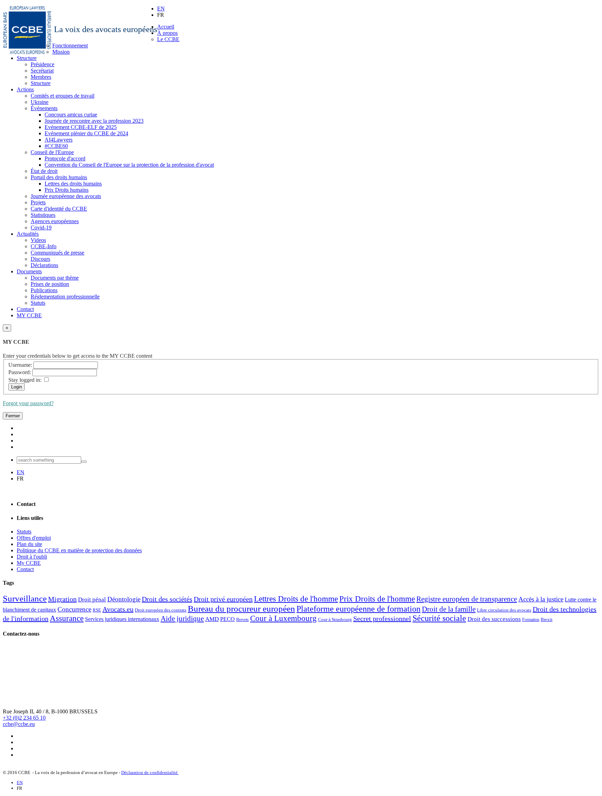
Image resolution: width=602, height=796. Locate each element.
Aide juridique (182, 618)
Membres (41, 77)
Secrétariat (42, 71)
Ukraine (39, 102)
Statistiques (43, 215)
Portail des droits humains (59, 177)
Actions (25, 89)
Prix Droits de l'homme (377, 598)
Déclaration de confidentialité (150, 772)
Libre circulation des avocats (504, 610)
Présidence (42, 64)
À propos (167, 33)
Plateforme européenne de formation (358, 608)
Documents (29, 271)
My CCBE (29, 563)
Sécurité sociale (439, 618)
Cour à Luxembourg (283, 618)
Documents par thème (55, 278)
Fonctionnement (70, 45)
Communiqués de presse (57, 253)
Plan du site (29, 544)
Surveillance (25, 598)
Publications (44, 290)
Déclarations (44, 265)
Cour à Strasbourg (335, 619)
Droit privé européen (223, 599)
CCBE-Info (43, 246)
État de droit (44, 171)
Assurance (67, 618)
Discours (40, 259)
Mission (61, 52)
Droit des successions (494, 619)
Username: (20, 365)
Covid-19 (41, 227)
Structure (27, 58)
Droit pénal (92, 599)
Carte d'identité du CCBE (59, 209)
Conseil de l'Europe (52, 152)
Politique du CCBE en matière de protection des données (79, 550)
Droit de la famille (449, 609)
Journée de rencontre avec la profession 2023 (94, 121)
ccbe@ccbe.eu (19, 724)
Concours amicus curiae (71, 114)
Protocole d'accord (65, 158)
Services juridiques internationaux (122, 619)
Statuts (38, 303)
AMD (212, 619)
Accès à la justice (540, 599)
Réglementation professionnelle (65, 297)
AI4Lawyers (58, 140)
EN (161, 9)
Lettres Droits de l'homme (296, 598)
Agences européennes (55, 221)
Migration (62, 599)
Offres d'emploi (34, 538)
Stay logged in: (24, 380)
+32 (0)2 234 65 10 (24, 718)
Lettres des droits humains (73, 184)
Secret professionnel (382, 618)
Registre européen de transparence (466, 599)
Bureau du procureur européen (241, 608)
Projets (38, 202)
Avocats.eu (117, 609)
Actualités (28, 234)
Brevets (242, 619)
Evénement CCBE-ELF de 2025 (81, 127)
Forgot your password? (28, 403)
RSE (97, 610)
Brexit (547, 619)
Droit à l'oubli (32, 557)
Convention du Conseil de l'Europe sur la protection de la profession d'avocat (129, 165)
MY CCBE (29, 315)
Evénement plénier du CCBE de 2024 (86, 133)
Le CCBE (168, 39)
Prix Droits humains (66, 190)
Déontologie (123, 599)
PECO (227, 619)
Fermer (13, 415)
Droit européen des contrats (160, 610)
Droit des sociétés (167, 599)
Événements (44, 108)
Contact (25, 309)
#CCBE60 (56, 146)
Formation (530, 619)
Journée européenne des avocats (66, 196)
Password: (19, 372)
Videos (38, 240)
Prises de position (50, 284)
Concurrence (74, 609)
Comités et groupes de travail (62, 96)
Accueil (165, 27)
